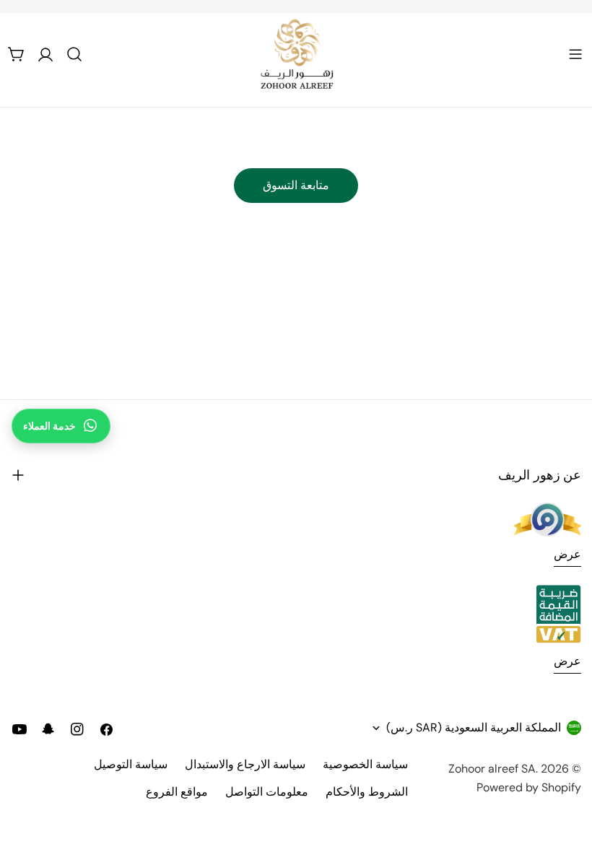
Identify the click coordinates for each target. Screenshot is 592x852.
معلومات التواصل (266, 791)
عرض (567, 554)
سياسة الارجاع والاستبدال (245, 764)
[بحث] (74, 54)
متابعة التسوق (296, 185)
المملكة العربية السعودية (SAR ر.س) (473, 727)
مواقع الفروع (177, 791)
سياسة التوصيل (130, 764)
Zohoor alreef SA (492, 768)
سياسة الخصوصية (365, 764)
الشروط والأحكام (367, 791)
